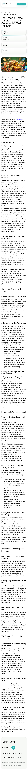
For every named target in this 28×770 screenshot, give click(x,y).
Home (2, 12)
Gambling (11, 12)
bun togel (20, 119)
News (6, 12)
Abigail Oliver (6, 33)
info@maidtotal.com (9, 757)
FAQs (20, 753)
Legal (19, 765)
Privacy (10, 765)
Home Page (6, 753)
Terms (15, 765)
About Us (5, 765)
